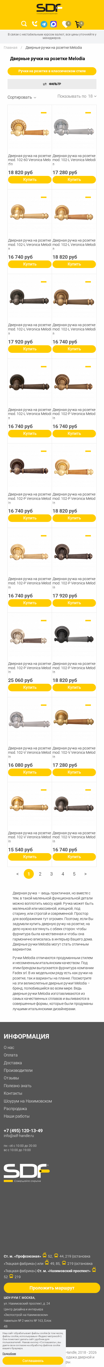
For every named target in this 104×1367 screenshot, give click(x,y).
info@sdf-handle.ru (19, 1136)
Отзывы (11, 1078)
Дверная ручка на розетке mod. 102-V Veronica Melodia (29, 752)
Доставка (13, 1062)
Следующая (85, 875)
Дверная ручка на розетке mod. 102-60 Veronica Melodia (29, 160)
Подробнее (9, 1353)
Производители (18, 1070)
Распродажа (15, 1108)
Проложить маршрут (52, 1287)
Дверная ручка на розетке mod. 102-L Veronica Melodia (74, 160)
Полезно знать (18, 1085)
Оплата (11, 1055)
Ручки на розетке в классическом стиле (52, 71)
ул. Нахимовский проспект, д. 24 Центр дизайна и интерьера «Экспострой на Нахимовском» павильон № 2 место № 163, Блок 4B (27, 1312)
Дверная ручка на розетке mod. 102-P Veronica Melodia (74, 414)
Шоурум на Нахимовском (28, 1101)
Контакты (13, 1093)
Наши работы (17, 1116)
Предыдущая (17, 875)
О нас (9, 1047)
